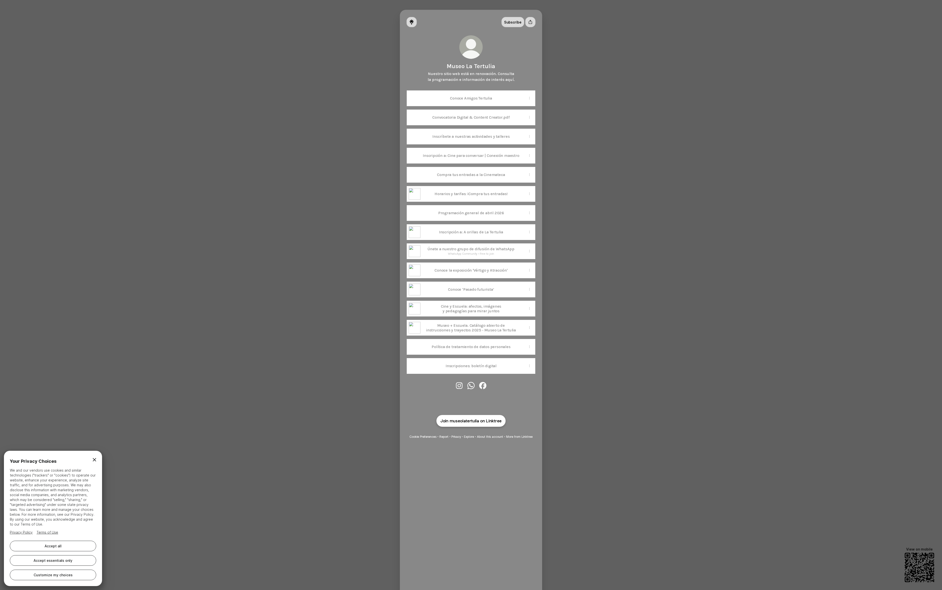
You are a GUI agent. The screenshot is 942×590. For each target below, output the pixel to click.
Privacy (456, 437)
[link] (459, 385)
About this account (490, 437)
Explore (469, 437)
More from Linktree (519, 437)
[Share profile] (530, 22)
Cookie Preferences (422, 437)
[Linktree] (412, 22)
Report (443, 437)
